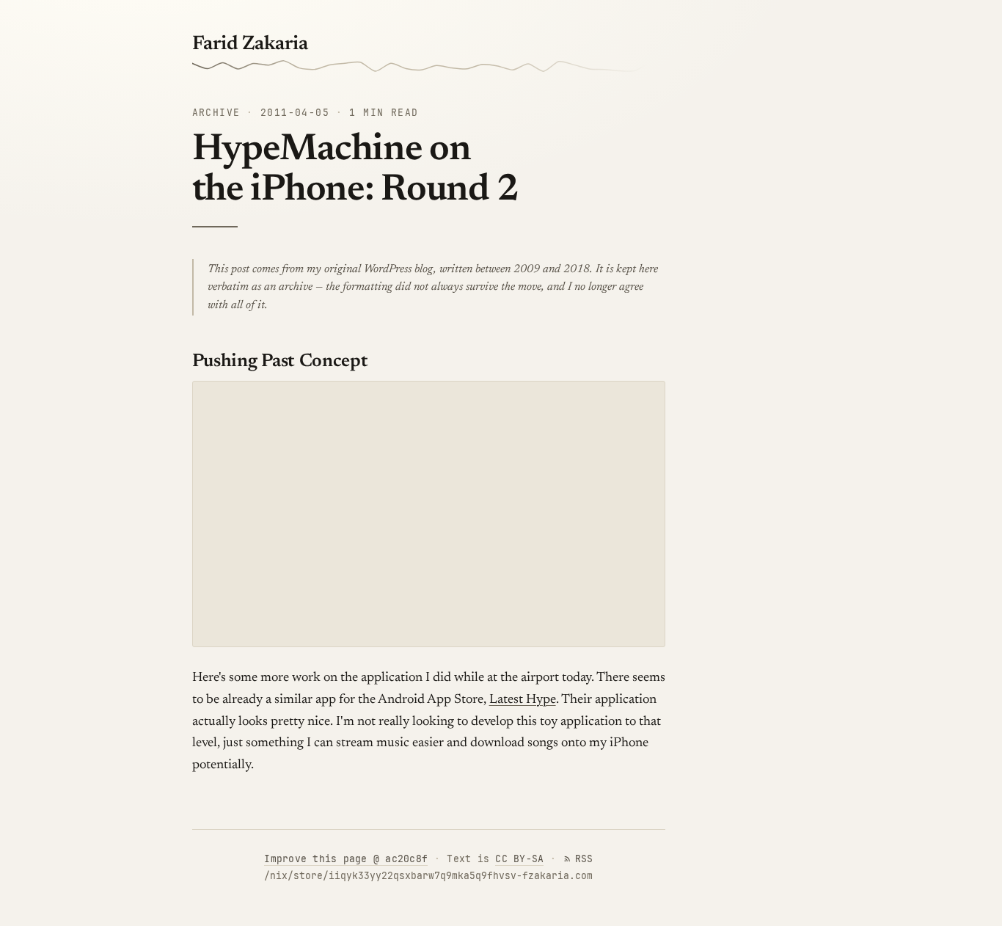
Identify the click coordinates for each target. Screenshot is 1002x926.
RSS (584, 859)
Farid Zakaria (250, 44)
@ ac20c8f (346, 859)
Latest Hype (522, 700)
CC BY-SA (519, 859)
